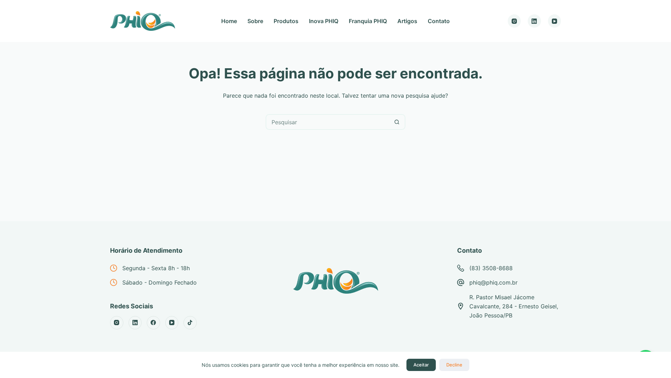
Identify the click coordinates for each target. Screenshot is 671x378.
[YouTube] (554, 21)
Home (229, 21)
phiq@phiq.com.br (493, 282)
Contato (439, 21)
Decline (454, 365)
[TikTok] (190, 322)
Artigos (407, 21)
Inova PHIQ (323, 21)
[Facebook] (153, 322)
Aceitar (421, 365)
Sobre (255, 21)
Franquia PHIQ (368, 21)
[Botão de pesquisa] (397, 122)
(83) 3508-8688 (491, 268)
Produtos (286, 21)
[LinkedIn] (534, 21)
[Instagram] (514, 21)
